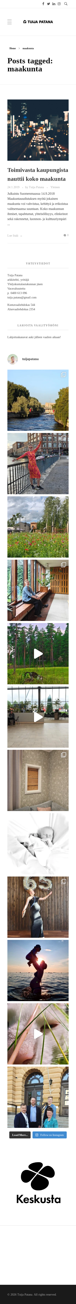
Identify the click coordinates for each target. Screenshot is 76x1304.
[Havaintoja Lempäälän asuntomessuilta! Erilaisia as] (38, 527)
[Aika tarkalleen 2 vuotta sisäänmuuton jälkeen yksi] (38, 780)
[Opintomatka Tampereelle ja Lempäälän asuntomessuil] (38, 463)
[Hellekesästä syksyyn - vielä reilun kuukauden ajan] (38, 970)
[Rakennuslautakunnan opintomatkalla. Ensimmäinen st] (38, 590)
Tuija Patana (37, 187)
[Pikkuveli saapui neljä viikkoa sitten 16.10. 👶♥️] (38, 843)
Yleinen (55, 187)
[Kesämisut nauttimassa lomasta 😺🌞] (38, 1033)
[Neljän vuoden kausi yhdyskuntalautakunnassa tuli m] (38, 1097)
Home (13, 48)
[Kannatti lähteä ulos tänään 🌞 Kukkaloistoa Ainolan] (38, 400)
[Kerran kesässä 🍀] (38, 717)
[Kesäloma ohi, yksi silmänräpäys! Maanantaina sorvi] (38, 653)
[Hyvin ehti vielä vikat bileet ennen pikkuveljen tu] (38, 907)
